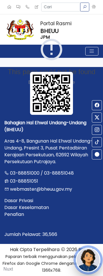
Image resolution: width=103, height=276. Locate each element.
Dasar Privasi (18, 200)
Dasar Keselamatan (26, 207)
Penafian (14, 214)
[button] (93, 7)
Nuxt (8, 269)
